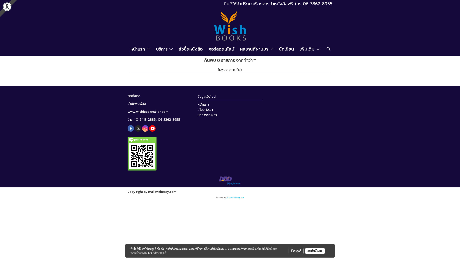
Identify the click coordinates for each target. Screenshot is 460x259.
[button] (329, 49)
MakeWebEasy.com (235, 197)
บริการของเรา (207, 114)
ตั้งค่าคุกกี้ (296, 251)
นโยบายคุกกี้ (159, 252)
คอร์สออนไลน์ (221, 49)
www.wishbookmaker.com (148, 111)
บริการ (162, 49)
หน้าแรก (138, 49)
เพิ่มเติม (308, 49)
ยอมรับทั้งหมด (315, 251)
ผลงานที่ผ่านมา (255, 49)
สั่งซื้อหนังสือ (191, 49)
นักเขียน (286, 49)
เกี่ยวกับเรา (205, 109)
